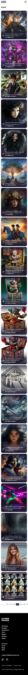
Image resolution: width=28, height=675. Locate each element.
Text (3, 632)
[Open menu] (25, 2)
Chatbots (5, 630)
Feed (3, 645)
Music (4, 634)
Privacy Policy (17, 665)
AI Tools (4, 643)
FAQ (3, 650)
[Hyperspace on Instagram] (7, 659)
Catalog (5, 626)
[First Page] (2, 604)
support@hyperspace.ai (10, 655)
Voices (4, 636)
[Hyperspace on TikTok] (3, 659)
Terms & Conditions (7, 665)
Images (4, 628)
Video (4, 638)
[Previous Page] (5, 604)
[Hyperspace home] (3, 2)
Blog (3, 648)
